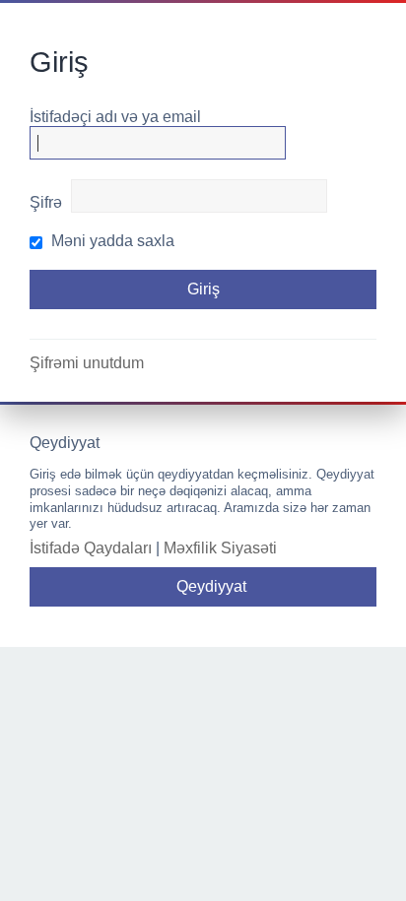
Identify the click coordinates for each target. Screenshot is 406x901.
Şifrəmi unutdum (87, 362)
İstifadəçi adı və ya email (115, 116)
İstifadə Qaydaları (91, 548)
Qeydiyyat (211, 586)
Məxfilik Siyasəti (220, 548)
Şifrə (46, 202)
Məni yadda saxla (110, 240)
